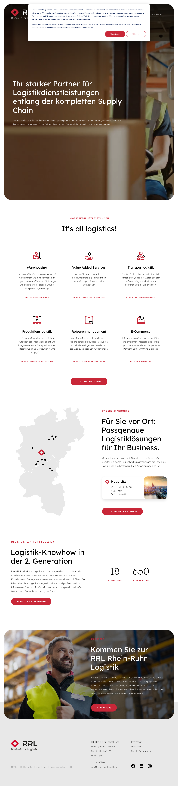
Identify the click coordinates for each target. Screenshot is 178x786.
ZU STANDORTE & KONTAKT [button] (122, 511)
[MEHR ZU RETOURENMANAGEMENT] (89, 339)
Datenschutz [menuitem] (137, 746)
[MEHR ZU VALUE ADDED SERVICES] (89, 275)
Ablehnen (136, 34)
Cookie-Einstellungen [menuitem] (141, 751)
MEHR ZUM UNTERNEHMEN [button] (31, 601)
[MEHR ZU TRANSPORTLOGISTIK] (141, 275)
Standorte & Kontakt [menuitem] (153, 14)
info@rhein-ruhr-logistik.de (104, 767)
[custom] (133, 766)
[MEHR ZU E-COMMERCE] (141, 339)
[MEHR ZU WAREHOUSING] (37, 275)
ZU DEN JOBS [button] (104, 708)
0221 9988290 (120, 494)
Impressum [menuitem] (136, 742)
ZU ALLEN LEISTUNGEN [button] (89, 381)
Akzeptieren (115, 34)
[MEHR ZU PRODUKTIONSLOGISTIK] (37, 339)
